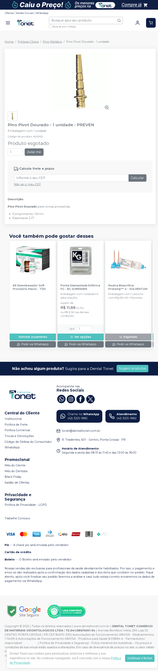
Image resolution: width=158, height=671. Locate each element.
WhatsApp (42, 13)
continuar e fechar (140, 658)
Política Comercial (17, 430)
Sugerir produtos (132, 368)
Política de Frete (16, 424)
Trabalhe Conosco (17, 518)
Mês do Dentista (16, 471)
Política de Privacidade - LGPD (26, 505)
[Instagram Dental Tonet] (71, 398)
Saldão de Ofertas (17, 482)
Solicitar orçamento (32, 337)
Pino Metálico (52, 41)
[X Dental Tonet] (90, 398)
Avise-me (34, 152)
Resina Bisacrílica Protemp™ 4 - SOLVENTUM (127, 287)
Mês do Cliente (15, 465)
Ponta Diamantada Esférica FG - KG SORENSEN (80, 287)
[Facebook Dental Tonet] (80, 398)
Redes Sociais (25, 13)
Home (9, 41)
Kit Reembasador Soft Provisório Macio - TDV (29, 287)
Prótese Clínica (28, 41)
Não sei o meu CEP (27, 184)
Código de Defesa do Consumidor (28, 442)
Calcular (137, 178)
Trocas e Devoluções (19, 436)
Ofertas (9, 13)
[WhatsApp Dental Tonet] (61, 398)
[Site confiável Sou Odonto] (66, 611)
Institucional (13, 419)
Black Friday (13, 477)
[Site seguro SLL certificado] (24, 611)
